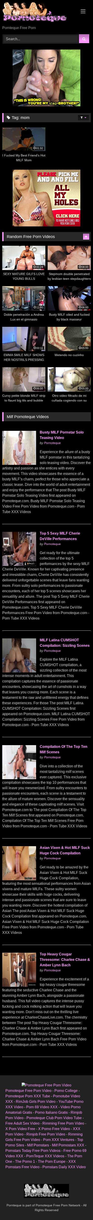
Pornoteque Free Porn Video (28, 1091)
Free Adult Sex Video (22, 1123)
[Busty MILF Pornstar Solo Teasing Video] (19, 464)
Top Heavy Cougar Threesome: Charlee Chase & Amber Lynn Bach (65, 959)
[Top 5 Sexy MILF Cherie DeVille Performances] (19, 565)
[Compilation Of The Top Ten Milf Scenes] (19, 778)
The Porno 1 (25, 1161)
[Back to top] (79, 1206)
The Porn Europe (51, 1161)
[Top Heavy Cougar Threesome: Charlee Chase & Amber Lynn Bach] (19, 985)
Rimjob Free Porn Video (45, 1134)
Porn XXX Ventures (58, 1140)
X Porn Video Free (20, 1129)
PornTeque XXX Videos (45, 1156)
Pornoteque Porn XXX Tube (27, 1096)
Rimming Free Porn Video (63, 1123)
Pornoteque (52, 443)
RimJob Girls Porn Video (36, 1101)
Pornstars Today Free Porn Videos (32, 1151)
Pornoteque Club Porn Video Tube (54, 1118)
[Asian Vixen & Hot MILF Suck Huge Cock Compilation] (19, 879)
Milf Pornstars (38, 1145)
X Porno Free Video (54, 1129)
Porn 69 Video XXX (42, 1107)
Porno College (66, 1091)
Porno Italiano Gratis (51, 1112)
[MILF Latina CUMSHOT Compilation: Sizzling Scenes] (19, 671)
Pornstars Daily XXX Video (64, 1167)
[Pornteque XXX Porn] (38, 13)
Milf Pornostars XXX (68, 1145)
